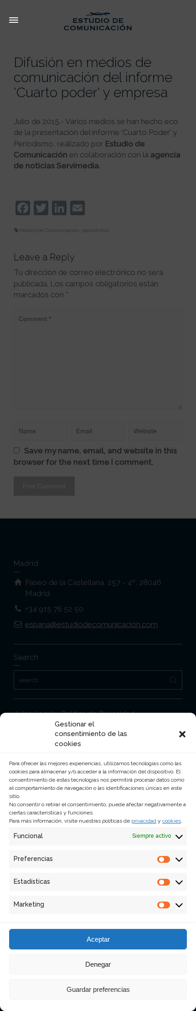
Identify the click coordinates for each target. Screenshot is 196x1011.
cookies (171, 821)
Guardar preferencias (98, 989)
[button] (182, 734)
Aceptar (98, 939)
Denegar (98, 964)
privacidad (143, 821)
